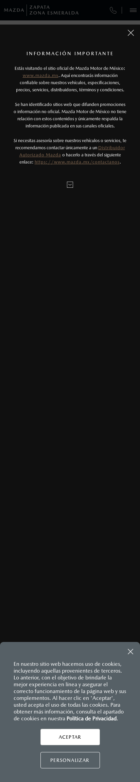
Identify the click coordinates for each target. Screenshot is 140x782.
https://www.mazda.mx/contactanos (77, 162)
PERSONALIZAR (69, 760)
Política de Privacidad (92, 718)
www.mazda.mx (40, 75)
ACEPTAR (70, 737)
